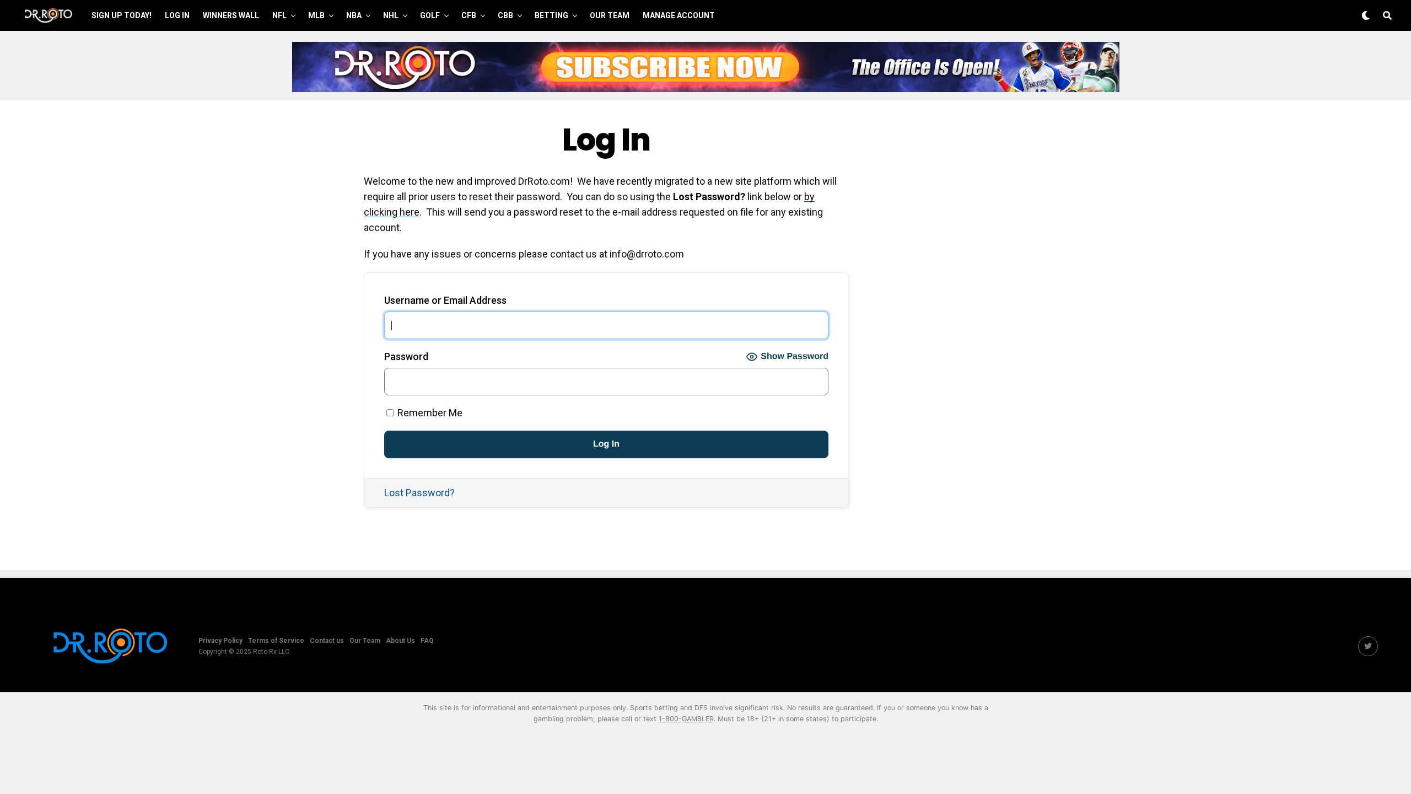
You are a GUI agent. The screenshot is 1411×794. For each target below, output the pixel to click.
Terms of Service (276, 641)
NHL (390, 15)
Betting (551, 15)
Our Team (609, 15)
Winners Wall (231, 15)
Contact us (327, 641)
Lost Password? (419, 492)
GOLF (430, 15)
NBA (354, 15)
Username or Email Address (445, 300)
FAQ (427, 641)
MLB (316, 15)
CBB (505, 15)
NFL (279, 15)
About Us (400, 641)
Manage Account (679, 15)
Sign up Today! (121, 15)
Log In (177, 15)
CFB (468, 15)
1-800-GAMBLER (686, 719)
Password (406, 356)
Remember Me (428, 413)
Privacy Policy (220, 641)
